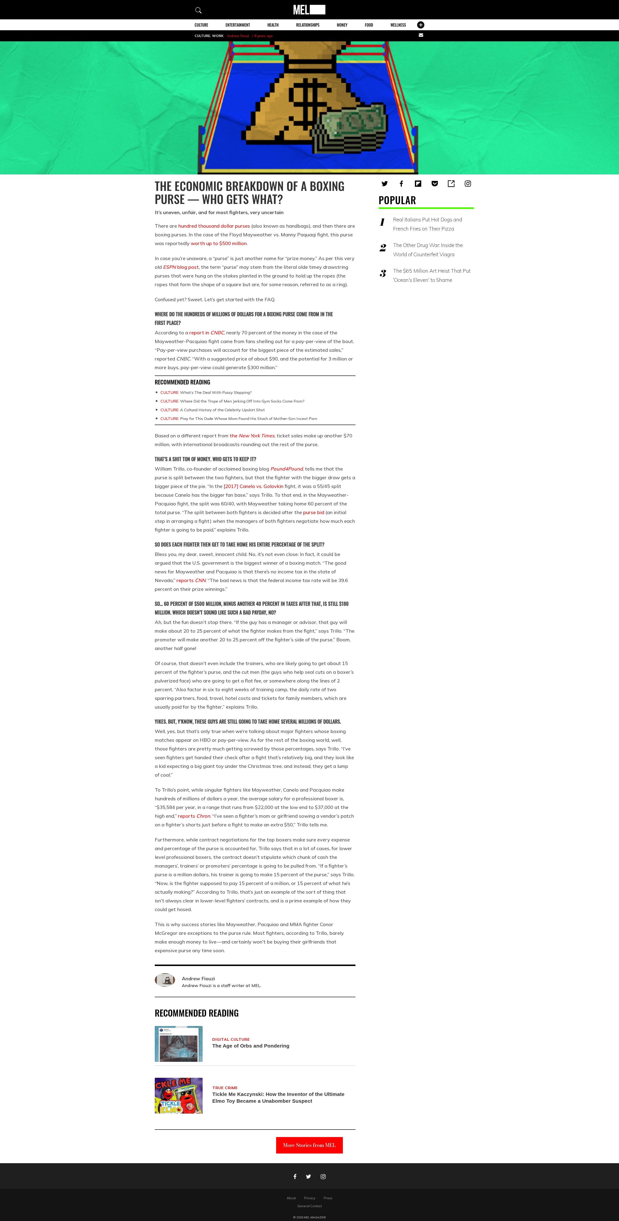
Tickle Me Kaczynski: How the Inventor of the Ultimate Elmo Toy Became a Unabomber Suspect (278, 1097)
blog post (181, 267)
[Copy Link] (451, 183)
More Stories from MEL (309, 1145)
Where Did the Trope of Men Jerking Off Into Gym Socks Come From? (232, 401)
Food (369, 25)
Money (342, 25)
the (252, 436)
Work (217, 36)
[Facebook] (401, 183)
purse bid (314, 512)
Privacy (309, 1198)
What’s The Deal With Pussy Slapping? (206, 392)
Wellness (398, 25)
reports (191, 580)
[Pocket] (435, 183)
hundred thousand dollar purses (214, 226)
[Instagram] (468, 183)
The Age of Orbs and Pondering (250, 1046)
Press (328, 1198)
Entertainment (238, 25)
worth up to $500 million (219, 243)
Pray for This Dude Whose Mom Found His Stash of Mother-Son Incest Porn (239, 418)
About (291, 1198)
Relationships (307, 25)
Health (273, 25)
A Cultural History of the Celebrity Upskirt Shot (213, 409)
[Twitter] (385, 183)
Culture (201, 25)
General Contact (309, 1206)
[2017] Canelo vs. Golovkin (253, 486)
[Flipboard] (418, 183)
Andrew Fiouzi (238, 36)
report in (206, 333)
